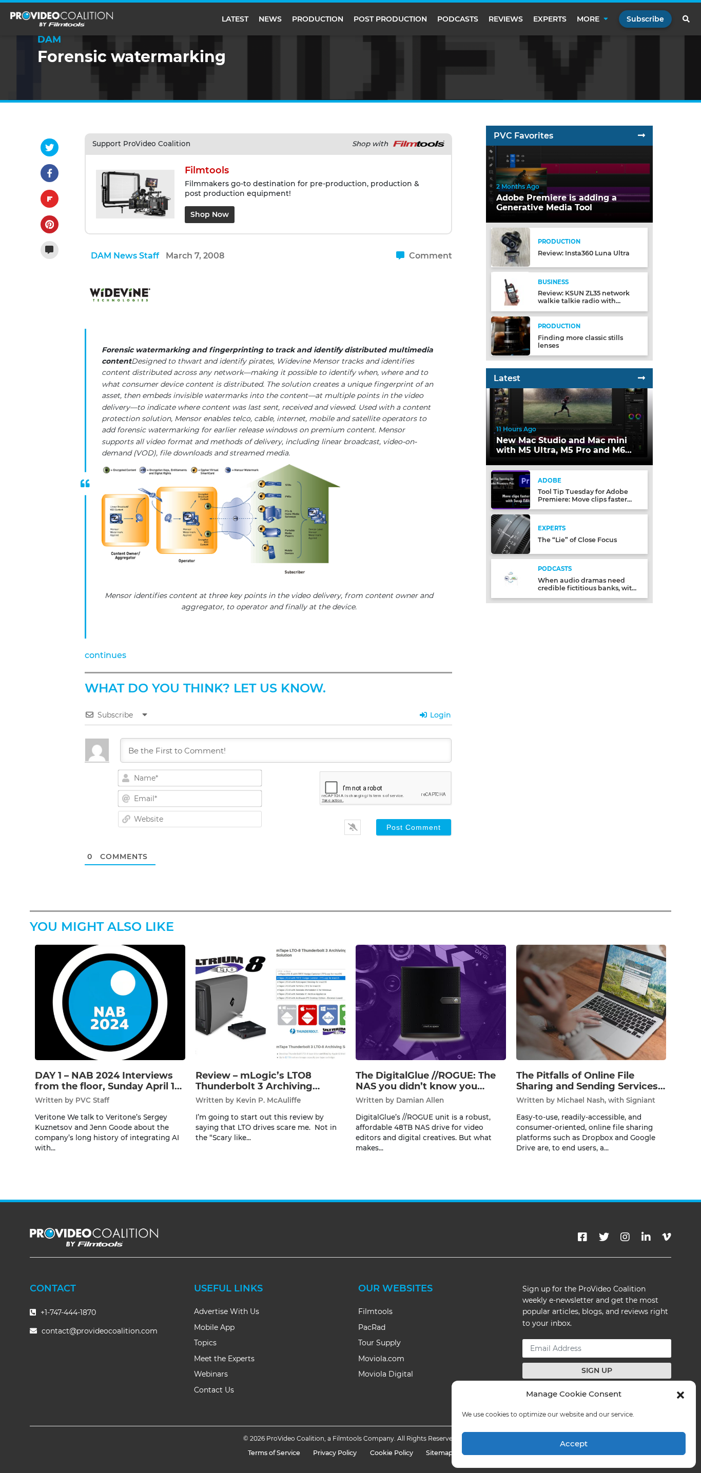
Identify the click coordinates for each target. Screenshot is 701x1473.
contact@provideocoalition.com (100, 1331)
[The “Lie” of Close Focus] (510, 533)
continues (105, 655)
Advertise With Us (226, 1311)
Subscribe (645, 19)
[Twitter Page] (604, 1237)
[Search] (686, 19)
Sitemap (439, 1453)
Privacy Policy (335, 1453)
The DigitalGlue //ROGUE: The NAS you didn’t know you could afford (426, 1086)
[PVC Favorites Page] (641, 136)
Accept (574, 1443)
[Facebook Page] (582, 1237)
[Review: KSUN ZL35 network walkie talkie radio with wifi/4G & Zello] (510, 291)
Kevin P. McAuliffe (268, 1100)
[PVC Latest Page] (641, 378)
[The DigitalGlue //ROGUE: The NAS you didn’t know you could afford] (431, 1002)
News (270, 19)
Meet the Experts (224, 1358)
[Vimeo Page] (666, 1237)
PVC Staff (92, 1100)
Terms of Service (274, 1453)
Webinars (211, 1374)
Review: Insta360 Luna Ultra (584, 253)
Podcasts (457, 19)
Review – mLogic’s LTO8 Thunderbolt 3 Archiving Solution (254, 1086)
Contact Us (214, 1390)
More (588, 19)
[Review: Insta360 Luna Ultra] (510, 247)
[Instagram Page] (625, 1237)
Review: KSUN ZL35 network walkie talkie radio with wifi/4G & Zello (584, 300)
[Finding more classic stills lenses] (510, 335)
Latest (235, 19)
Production (317, 19)
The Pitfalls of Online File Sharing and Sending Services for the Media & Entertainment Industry (589, 1092)
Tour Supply (379, 1342)
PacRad (371, 1327)
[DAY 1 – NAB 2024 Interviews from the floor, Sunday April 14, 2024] (110, 1002)
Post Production (390, 19)
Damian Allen (420, 1100)
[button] (680, 1394)
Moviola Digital (385, 1374)
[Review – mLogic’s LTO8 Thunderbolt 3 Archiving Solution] (271, 1002)
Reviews (506, 19)
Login (439, 715)
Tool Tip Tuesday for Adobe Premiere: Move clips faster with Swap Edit (583, 499)
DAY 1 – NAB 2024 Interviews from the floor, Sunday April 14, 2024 (109, 1086)
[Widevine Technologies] (121, 297)
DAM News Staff (125, 256)
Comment (429, 256)
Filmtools (375, 1311)
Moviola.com (381, 1358)
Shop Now (209, 214)
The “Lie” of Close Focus (577, 540)
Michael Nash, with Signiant (606, 1100)
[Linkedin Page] (646, 1237)
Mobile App (214, 1327)
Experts (550, 19)
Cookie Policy (391, 1453)
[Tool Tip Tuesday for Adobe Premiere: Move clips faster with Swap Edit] (510, 489)
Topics (205, 1342)
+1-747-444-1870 (67, 1312)
